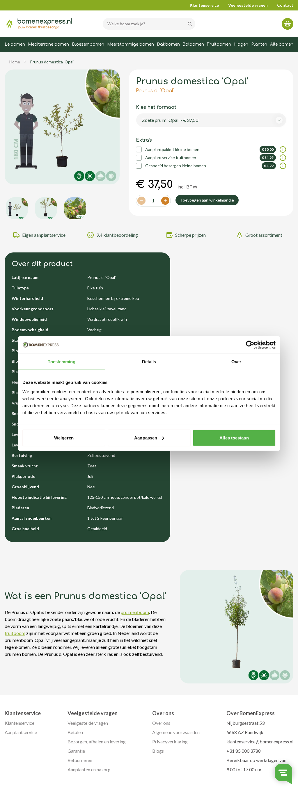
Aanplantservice (21, 732)
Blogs (158, 751)
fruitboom (15, 633)
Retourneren (80, 760)
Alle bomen (281, 44)
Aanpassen (145, 437)
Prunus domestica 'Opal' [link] (52, 61)
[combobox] (211, 120)
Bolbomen (193, 44)
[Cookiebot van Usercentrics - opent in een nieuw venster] (250, 345)
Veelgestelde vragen (248, 5)
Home (14, 61)
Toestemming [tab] (61, 361)
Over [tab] (236, 361)
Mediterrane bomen (48, 44)
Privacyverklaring (170, 741)
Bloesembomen (88, 44)
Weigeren (64, 437)
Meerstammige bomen (130, 44)
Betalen (75, 732)
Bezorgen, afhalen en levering (97, 741)
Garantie (76, 751)
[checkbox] (139, 149)
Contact (285, 5)
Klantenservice (204, 5)
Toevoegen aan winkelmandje (207, 199)
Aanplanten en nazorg (89, 769)
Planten (259, 44)
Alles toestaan (234, 437)
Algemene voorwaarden (176, 732)
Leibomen (15, 44)
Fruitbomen (219, 44)
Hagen (241, 44)
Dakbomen (168, 44)
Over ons (161, 723)
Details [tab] (149, 361)
